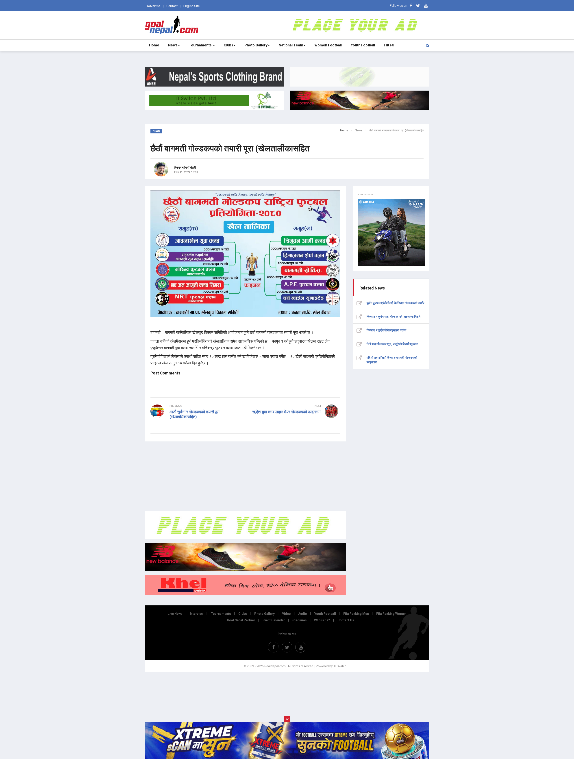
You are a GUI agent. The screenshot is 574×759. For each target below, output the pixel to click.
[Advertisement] (245, 476)
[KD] (245, 594)
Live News (175, 613)
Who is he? (322, 620)
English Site (191, 6)
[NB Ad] (245, 570)
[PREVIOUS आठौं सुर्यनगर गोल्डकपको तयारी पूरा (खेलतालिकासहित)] (196, 425)
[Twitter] (418, 5)
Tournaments (201, 45)
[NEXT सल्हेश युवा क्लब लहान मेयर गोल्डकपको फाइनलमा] (295, 420)
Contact (172, 6)
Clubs (228, 45)
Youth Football (363, 45)
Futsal (389, 45)
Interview (196, 613)
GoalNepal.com (172, 25)
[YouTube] (425, 5)
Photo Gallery (255, 45)
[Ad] (245, 538)
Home (154, 45)
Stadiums (299, 620)
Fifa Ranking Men (356, 613)
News (173, 45)
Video (286, 613)
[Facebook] (411, 5)
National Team (291, 45)
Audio (302, 613)
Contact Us (345, 620)
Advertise (154, 6)
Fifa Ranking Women (391, 613)
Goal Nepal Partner (241, 620)
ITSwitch (340, 666)
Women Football (328, 45)
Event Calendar (274, 620)
